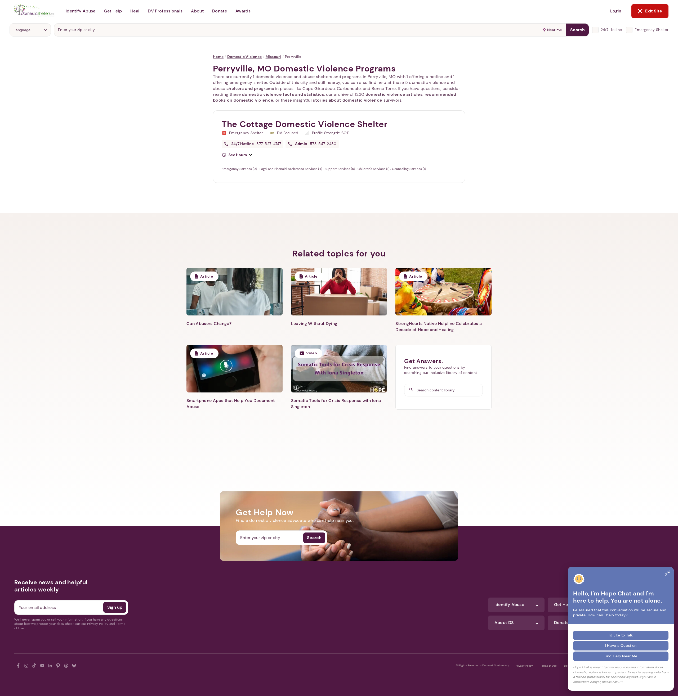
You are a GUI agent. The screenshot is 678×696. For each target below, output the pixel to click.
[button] (237, 155)
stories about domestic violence (347, 100)
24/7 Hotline (611, 29)
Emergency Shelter (651, 29)
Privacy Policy (524, 665)
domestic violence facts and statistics (283, 94)
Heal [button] (134, 11)
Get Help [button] (113, 11)
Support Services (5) (340, 169)
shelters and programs (250, 88)
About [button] (197, 11)
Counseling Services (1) (409, 169)
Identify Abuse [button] (80, 11)
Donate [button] (219, 11)
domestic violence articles (393, 94)
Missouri (273, 56)
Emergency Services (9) (240, 169)
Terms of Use (548, 665)
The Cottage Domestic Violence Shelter (305, 124)
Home (218, 56)
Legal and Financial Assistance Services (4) (291, 169)
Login (615, 11)
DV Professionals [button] (165, 11)
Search (577, 30)
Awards (243, 11)
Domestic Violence (244, 56)
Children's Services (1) (374, 169)
